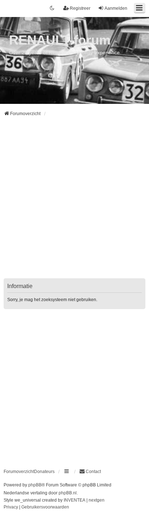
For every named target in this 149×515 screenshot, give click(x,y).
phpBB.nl (68, 492)
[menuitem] (90, 471)
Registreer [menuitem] (80, 8)
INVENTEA (74, 500)
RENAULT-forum (60, 40)
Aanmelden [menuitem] (116, 8)
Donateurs (44, 471)
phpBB (35, 484)
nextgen (97, 500)
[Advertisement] (74, 202)
